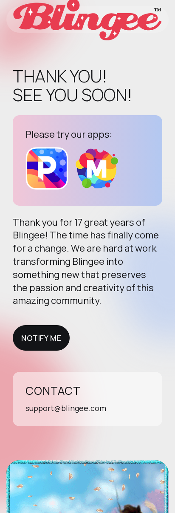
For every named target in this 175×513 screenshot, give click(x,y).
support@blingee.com (65, 408)
